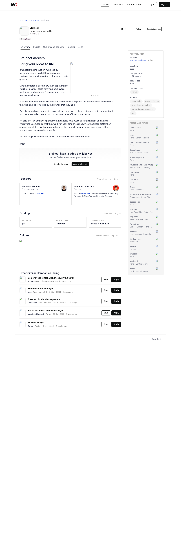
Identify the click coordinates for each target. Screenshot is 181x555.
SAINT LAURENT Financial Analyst (45, 311)
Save (106, 279)
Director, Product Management (44, 299)
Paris (132, 69)
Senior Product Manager (40, 289)
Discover (105, 5)
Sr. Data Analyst (36, 323)
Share (123, 29)
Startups (34, 20)
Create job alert (154, 29)
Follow (138, 29)
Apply (116, 279)
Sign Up (164, 5)
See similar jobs (61, 164)
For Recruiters (134, 5)
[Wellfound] (14, 4)
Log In (151, 5)
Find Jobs (118, 5)
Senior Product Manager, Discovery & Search (51, 278)
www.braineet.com (138, 60)
